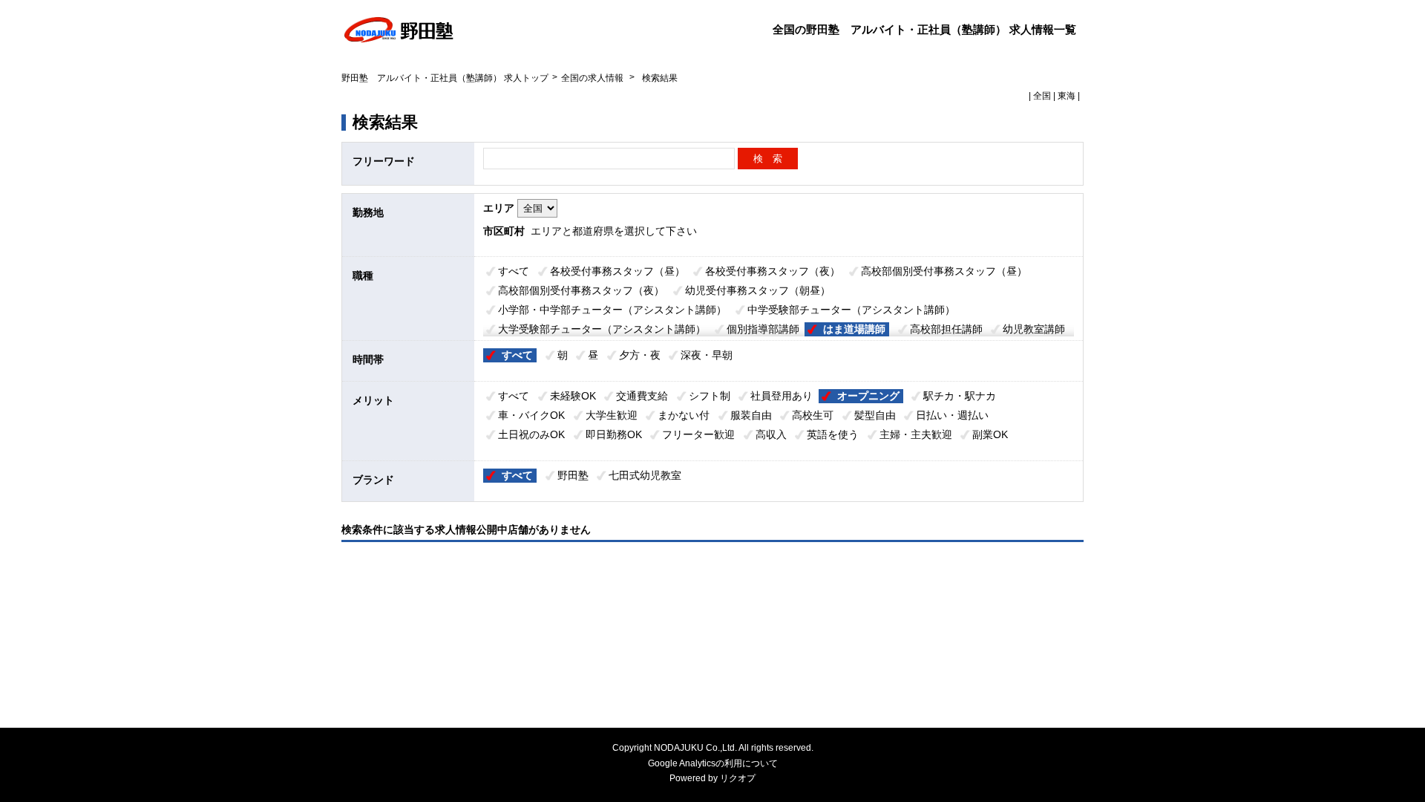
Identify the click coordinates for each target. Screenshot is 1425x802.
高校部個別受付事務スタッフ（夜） (581, 290)
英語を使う (833, 434)
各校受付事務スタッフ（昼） (617, 271)
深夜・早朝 (707, 355)
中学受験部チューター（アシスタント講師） (851, 310)
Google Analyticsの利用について (713, 763)
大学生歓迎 (612, 415)
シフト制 (709, 396)
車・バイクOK (531, 415)
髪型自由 (875, 415)
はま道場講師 (854, 329)
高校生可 (812, 415)
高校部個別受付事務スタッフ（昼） (944, 271)
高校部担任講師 (946, 329)
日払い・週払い (952, 415)
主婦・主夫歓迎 (915, 434)
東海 (1066, 96)
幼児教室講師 (1034, 329)
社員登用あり (781, 396)
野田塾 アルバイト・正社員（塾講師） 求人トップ (444, 78)
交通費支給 (642, 396)
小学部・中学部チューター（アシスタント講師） (612, 310)
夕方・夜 (640, 355)
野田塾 (573, 475)
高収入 (771, 434)
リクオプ (738, 778)
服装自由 (751, 415)
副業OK (990, 434)
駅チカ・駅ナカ (959, 396)
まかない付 (684, 415)
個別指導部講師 (763, 329)
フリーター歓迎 (698, 434)
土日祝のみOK (531, 434)
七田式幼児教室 (645, 475)
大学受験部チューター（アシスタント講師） (602, 329)
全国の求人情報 (593, 78)
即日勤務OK (614, 434)
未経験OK (573, 396)
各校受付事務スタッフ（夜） (772, 271)
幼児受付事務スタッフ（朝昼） (758, 290)
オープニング (868, 396)
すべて (513, 271)
